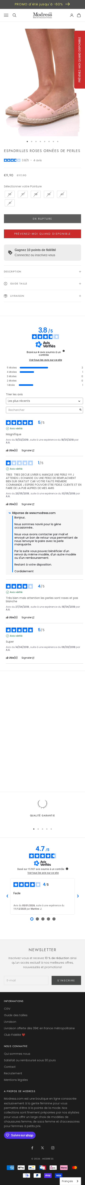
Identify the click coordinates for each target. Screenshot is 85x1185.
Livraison (10, 1022)
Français (67, 1181)
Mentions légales (16, 1080)
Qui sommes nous (17, 1054)
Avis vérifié (16, 428)
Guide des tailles (15, 1015)
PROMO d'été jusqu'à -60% (39, 4)
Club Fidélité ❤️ (14, 1035)
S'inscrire (66, 980)
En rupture (42, 219)
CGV (7, 1009)
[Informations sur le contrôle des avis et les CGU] (63, 350)
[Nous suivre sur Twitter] (42, 1148)
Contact (10, 1067)
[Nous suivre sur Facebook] (32, 1148)
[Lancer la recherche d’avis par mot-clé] (80, 410)
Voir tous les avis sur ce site (45, 360)
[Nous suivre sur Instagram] (53, 1148)
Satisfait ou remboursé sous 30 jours (30, 1060)
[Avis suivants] (78, 896)
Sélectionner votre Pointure (23, 186)
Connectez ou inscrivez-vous (35, 255)
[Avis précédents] (7, 896)
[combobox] (70, 1181)
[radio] (9, 194)
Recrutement (13, 1073)
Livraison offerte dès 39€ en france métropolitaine (39, 1028)
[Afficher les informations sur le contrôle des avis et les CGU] (67, 868)
